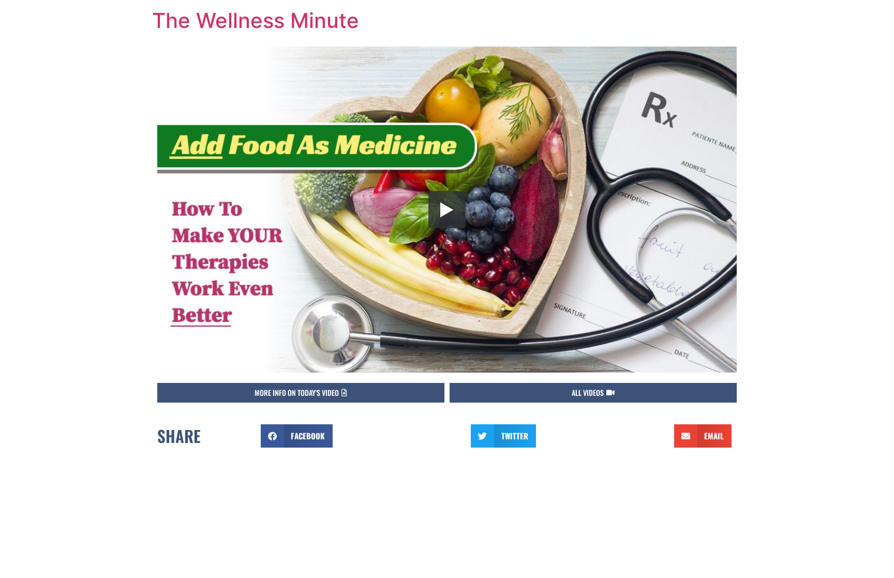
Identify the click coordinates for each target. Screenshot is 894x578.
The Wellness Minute (255, 20)
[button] (300, 393)
